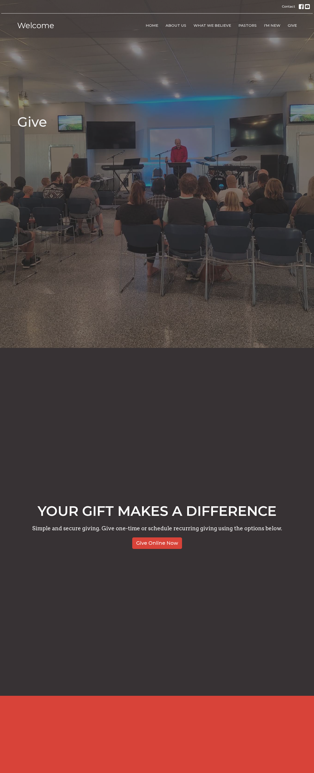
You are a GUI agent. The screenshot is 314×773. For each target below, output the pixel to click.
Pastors (247, 25)
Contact (288, 6)
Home (152, 25)
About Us (176, 25)
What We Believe (212, 25)
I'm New (272, 25)
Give (292, 25)
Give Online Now (157, 543)
